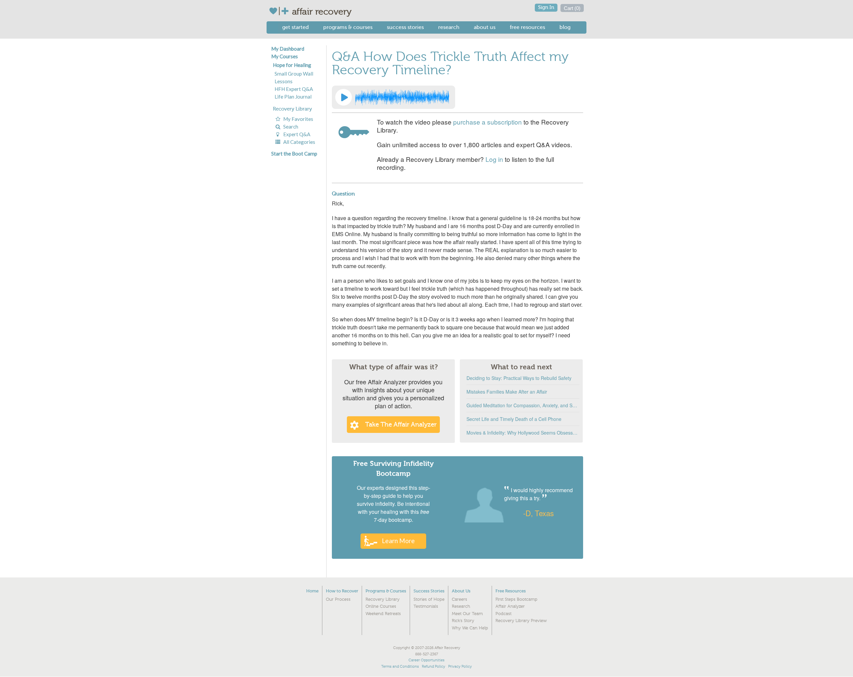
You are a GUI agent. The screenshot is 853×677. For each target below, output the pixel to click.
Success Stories (405, 27)
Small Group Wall (294, 74)
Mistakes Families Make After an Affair (506, 391)
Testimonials (426, 606)
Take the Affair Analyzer (400, 424)
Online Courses (381, 606)
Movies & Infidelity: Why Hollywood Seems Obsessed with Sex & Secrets (522, 432)
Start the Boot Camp (294, 154)
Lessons (284, 81)
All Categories (298, 142)
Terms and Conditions (400, 666)
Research (448, 27)
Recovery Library (292, 109)
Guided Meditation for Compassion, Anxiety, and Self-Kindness (522, 405)
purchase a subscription (487, 121)
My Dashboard (287, 49)
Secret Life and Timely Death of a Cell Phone (513, 419)
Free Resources (527, 27)
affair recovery (322, 11)
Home (312, 590)
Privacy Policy (460, 666)
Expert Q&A (295, 134)
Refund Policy (433, 666)
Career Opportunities (426, 660)
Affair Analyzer (510, 606)
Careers (459, 599)
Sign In (546, 7)
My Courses (284, 56)
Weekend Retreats (383, 613)
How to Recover (342, 590)
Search (289, 127)
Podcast (503, 613)
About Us (484, 27)
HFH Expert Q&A (294, 89)
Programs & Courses (348, 27)
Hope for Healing (292, 65)
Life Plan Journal (293, 97)
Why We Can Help (470, 628)
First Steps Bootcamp (516, 599)
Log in (494, 159)
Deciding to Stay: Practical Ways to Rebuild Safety (518, 378)
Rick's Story (463, 620)
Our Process (338, 599)
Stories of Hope (429, 599)
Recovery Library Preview (521, 620)
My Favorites (297, 119)
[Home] (280, 11)
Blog (564, 27)
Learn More (398, 540)
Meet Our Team (467, 613)
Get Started (295, 27)
